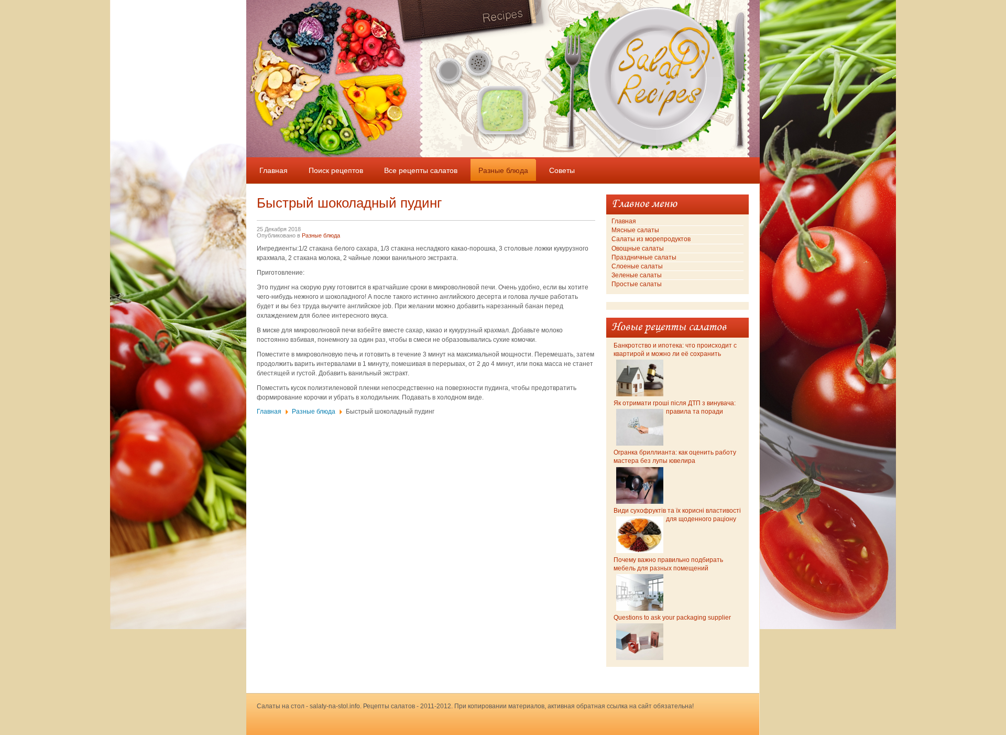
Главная (269, 411)
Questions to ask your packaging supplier (672, 617)
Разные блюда (321, 235)
